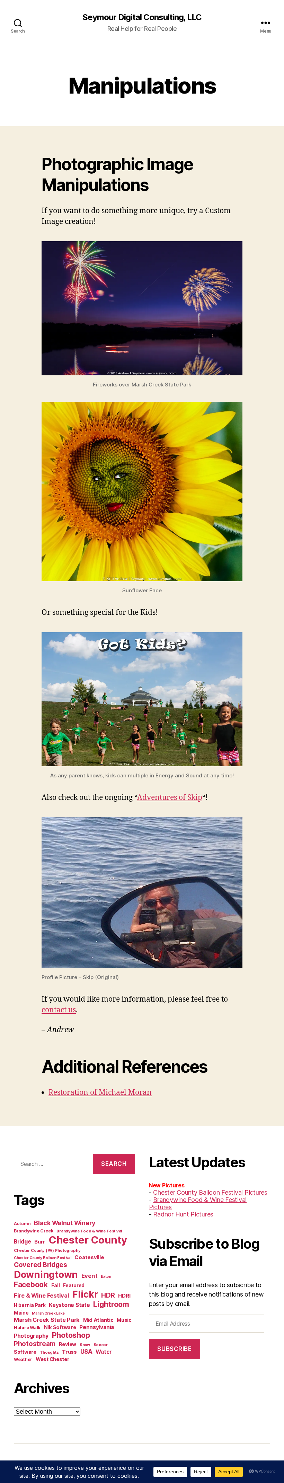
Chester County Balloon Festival (42, 1258)
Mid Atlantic (98, 1320)
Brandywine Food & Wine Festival (89, 1231)
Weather (23, 1359)
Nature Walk (27, 1327)
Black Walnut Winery (64, 1223)
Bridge (22, 1241)
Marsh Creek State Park (47, 1319)
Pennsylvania (96, 1327)
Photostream (34, 1344)
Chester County (88, 1240)
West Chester (53, 1359)
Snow (85, 1345)
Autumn (22, 1223)
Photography (31, 1336)
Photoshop (71, 1335)
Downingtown (46, 1274)
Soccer (101, 1344)
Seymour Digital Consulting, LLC (142, 17)
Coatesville (89, 1257)
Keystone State (69, 1305)
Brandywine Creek (33, 1230)
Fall (55, 1285)
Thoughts (49, 1352)
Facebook (31, 1284)
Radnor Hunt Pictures (183, 1214)
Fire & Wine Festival (41, 1295)
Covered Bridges (40, 1264)
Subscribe (174, 1348)
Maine (21, 1313)
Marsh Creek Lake (48, 1313)
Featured (74, 1285)
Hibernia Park (30, 1305)
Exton (106, 1276)
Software (25, 1352)
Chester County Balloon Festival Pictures (210, 1192)
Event (89, 1275)
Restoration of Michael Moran (100, 1092)
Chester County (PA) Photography (47, 1250)
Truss (69, 1352)
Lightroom (111, 1304)
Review (67, 1344)
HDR (108, 1295)
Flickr (85, 1294)
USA (86, 1351)
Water (104, 1352)
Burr (39, 1241)
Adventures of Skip (169, 797)
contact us (59, 1010)
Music (124, 1320)
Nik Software (60, 1327)
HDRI (124, 1295)
